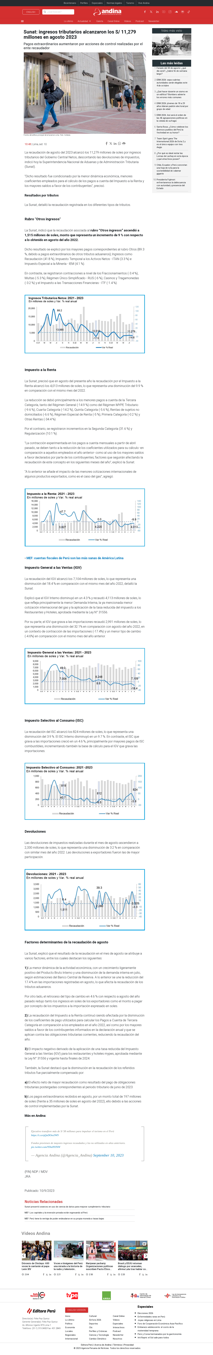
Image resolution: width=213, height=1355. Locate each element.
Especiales (97, 3)
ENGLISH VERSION (77, 1310)
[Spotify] (182, 12)
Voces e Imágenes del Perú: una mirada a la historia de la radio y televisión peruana (68, 1267)
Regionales (70, 1335)
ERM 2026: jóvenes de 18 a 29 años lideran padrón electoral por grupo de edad (172, 106)
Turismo (130, 3)
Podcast (140, 21)
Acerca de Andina (102, 1345)
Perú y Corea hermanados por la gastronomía (159, 1334)
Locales (69, 1331)
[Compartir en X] (47, 1274)
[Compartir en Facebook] (44, 1274)
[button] (23, 1255)
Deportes (93, 1323)
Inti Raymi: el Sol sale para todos (153, 1337)
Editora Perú (87, 1345)
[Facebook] (145, 12)
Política (68, 1323)
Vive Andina (143, 3)
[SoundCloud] (176, 12)
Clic (91, 1327)
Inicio (67, 1316)
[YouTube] (164, 12)
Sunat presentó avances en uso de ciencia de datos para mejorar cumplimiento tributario (67, 1206)
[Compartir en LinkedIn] (50, 1274)
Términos (117, 1345)
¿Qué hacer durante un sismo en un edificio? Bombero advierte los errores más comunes (172, 94)
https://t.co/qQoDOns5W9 (45, 1135)
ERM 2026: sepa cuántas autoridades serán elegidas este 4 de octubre (172, 82)
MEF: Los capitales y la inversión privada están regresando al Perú (56, 1212)
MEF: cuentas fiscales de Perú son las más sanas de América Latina (75, 558)
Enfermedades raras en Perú (151, 1316)
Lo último (68, 21)
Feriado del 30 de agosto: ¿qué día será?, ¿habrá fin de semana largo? (172, 71)
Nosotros (117, 1338)
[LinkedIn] (157, 12)
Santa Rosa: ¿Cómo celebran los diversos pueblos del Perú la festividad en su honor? (172, 130)
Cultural (93, 1316)
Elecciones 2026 (145, 1313)
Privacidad (129, 1345)
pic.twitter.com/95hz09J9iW (45, 1146)
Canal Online (114, 21)
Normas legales (114, 3)
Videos (127, 21)
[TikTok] (189, 12)
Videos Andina (35, 1233)
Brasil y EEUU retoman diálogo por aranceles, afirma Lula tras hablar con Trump (132, 1267)
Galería (99, 21)
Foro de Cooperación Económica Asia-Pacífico (160, 1323)
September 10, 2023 (108, 1155)
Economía (70, 1327)
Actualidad (85, 21)
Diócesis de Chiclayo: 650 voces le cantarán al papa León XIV (35, 1266)
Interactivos (118, 1327)
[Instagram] (170, 12)
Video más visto (171, 30)
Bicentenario (70, 3)
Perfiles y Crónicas (98, 1331)
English (31, 12)
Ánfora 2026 (95, 1320)
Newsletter (154, 21)
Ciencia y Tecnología (99, 1335)
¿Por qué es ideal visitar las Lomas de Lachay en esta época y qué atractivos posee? (172, 156)
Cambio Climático (97, 1338)
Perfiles (84, 3)
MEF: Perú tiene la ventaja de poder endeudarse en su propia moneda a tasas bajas (64, 1218)
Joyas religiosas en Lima (149, 1320)
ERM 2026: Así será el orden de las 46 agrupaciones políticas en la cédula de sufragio (172, 118)
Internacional (71, 1338)
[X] (151, 12)
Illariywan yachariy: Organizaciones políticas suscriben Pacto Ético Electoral (99, 1267)
